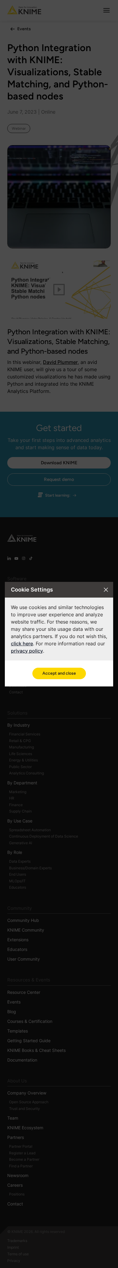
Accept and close (59, 673)
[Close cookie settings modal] (106, 589)
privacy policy (27, 651)
